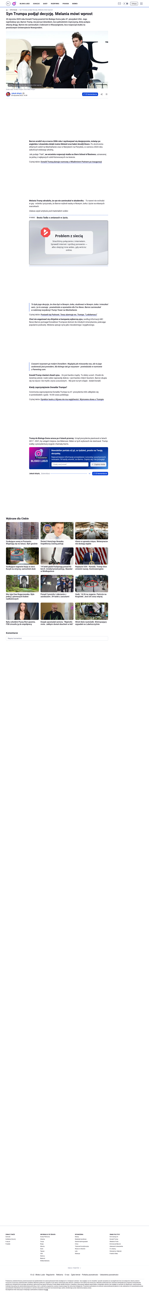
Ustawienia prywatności (108, 1275)
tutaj (46, 1289)
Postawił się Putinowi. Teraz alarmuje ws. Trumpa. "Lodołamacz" (69, 314)
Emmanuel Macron (115, 1244)
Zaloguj (134, 3)
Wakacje (77, 1253)
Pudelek (8, 1244)
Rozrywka (55, 3)
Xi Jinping (113, 1249)
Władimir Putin (114, 1241)
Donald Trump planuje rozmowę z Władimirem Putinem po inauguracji (71, 162)
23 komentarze (91, 94)
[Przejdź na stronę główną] (8, 5)
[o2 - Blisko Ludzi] (16, 4)
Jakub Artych (16, 93)
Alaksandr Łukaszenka (116, 1246)
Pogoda (66, 3)
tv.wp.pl (8, 1241)
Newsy (77, 1237)
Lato (76, 1251)
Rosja (42, 1244)
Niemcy (42, 1256)
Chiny (76, 1244)
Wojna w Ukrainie (80, 1249)
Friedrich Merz (114, 1253)
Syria (41, 1249)
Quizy (45, 3)
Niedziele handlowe (80, 1239)
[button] (125, 3)
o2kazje (36, 3)
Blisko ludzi (25, 3)
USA (41, 1253)
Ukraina (42, 1239)
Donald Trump (114, 1239)
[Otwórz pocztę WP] (119, 3)
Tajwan (42, 1251)
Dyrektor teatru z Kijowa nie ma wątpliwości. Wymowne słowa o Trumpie (72, 399)
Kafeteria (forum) (11, 1239)
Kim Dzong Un (114, 1237)
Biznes (75, 3)
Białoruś (42, 1258)
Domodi (8, 1237)
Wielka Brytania (44, 1261)
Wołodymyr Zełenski (116, 1251)
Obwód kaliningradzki (81, 1241)
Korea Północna (45, 1237)
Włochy (42, 1246)
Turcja (42, 1241)
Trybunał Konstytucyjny (82, 1246)
